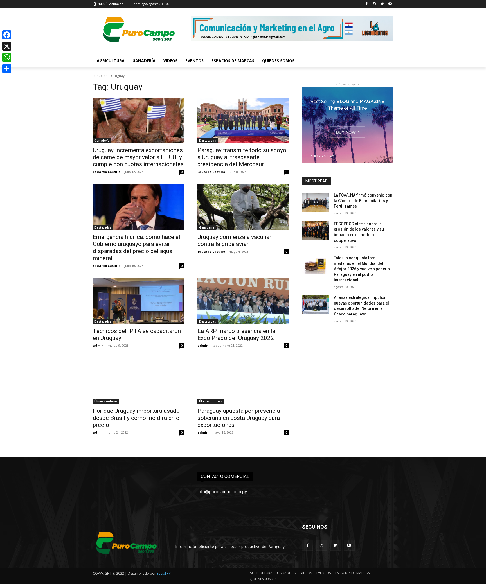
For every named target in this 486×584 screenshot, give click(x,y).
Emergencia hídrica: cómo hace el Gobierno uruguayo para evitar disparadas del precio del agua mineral (136, 247)
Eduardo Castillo (106, 172)
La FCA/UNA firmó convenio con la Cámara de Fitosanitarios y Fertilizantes (363, 200)
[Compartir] (6, 68)
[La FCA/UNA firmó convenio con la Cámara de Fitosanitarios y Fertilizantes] (315, 202)
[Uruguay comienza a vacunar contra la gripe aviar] (243, 207)
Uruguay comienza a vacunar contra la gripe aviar (234, 240)
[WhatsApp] (6, 57)
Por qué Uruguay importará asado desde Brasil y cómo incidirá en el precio (137, 417)
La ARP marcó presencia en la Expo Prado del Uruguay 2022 (236, 334)
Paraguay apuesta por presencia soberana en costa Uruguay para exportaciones (238, 417)
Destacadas (207, 141)
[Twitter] (382, 4)
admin (98, 345)
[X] (6, 46)
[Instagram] (374, 4)
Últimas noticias (106, 401)
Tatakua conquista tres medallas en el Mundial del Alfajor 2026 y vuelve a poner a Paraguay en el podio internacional (362, 269)
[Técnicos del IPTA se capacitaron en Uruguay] (138, 301)
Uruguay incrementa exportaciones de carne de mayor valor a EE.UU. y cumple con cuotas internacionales (138, 157)
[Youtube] (390, 4)
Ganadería (101, 141)
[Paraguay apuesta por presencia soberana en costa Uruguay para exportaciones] (243, 381)
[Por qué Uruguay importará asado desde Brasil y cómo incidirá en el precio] (138, 381)
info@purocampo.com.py (222, 491)
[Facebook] (366, 4)
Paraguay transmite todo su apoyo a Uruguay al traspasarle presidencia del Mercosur (241, 157)
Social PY (164, 573)
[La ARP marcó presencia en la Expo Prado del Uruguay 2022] (243, 301)
